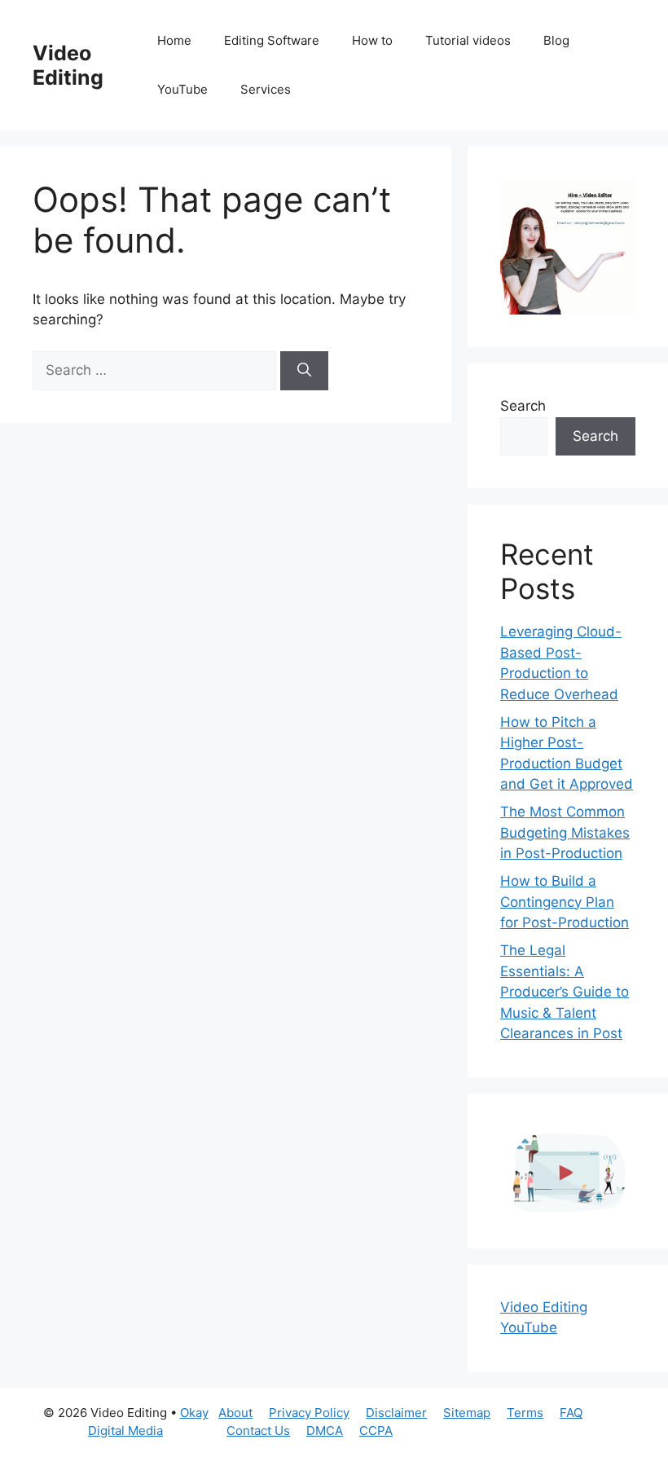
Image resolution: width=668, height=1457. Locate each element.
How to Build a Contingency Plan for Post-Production (564, 902)
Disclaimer (396, 1412)
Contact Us (258, 1430)
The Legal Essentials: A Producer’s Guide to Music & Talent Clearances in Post (564, 991)
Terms (525, 1412)
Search (523, 406)
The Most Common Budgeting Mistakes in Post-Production (565, 832)
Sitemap (466, 1412)
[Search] (304, 370)
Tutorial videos (468, 40)
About (235, 1412)
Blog (556, 40)
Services (265, 89)
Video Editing (68, 65)
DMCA (324, 1430)
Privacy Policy (309, 1412)
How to (372, 40)
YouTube (182, 89)
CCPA (376, 1430)
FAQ (571, 1412)
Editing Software (271, 40)
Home (174, 40)
